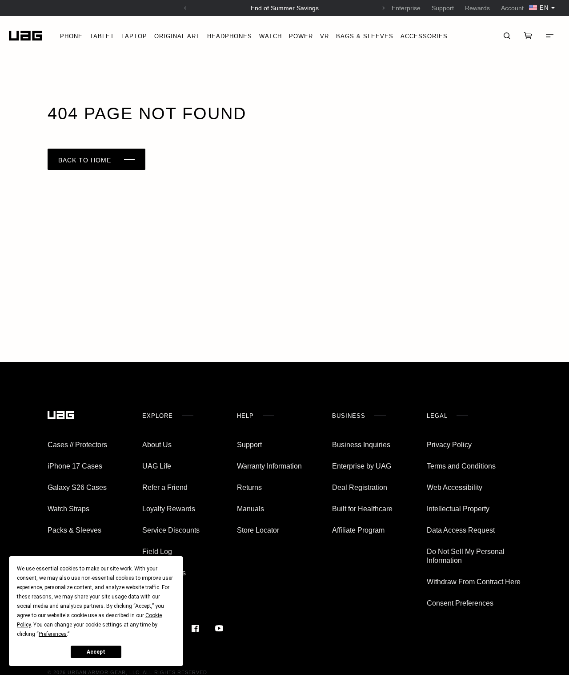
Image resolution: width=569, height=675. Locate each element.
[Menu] (549, 35)
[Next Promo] (383, 8)
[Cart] (528, 35)
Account (512, 8)
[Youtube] (219, 628)
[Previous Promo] (185, 8)
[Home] (25, 36)
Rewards (477, 8)
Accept (96, 652)
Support (443, 8)
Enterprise (406, 8)
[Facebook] (195, 628)
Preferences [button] (53, 634)
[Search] (506, 35)
